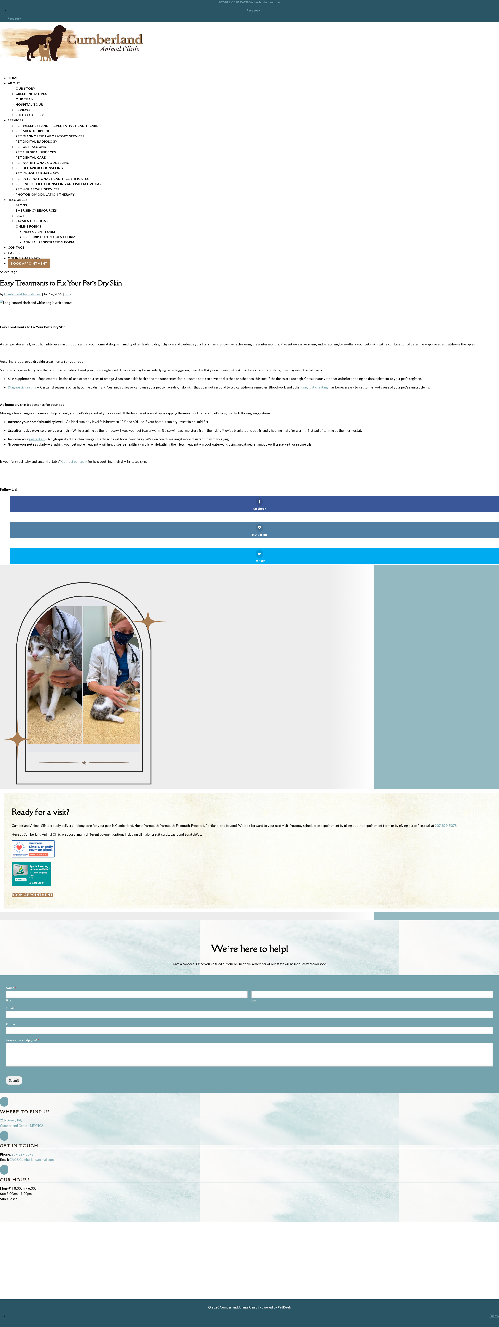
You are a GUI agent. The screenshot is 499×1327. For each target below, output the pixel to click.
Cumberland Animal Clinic (22, 294)
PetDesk (284, 1307)
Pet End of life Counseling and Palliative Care (60, 184)
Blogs (21, 205)
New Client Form (39, 231)
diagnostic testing (314, 387)
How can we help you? (23, 1040)
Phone (10, 1024)
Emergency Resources (36, 210)
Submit (14, 1080)
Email (11, 1008)
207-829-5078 (229, 2)
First (8, 1000)
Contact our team (74, 461)
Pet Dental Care (31, 157)
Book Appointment (29, 263)
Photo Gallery (30, 115)
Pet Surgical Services (36, 152)
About (14, 83)
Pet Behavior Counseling (39, 168)
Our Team (25, 99)
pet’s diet (37, 439)
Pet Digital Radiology (36, 141)
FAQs (20, 215)
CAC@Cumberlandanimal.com (31, 1159)
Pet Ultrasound (31, 146)
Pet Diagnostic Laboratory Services (50, 136)
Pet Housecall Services (38, 189)
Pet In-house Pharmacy (37, 173)
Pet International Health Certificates (52, 178)
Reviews (23, 109)
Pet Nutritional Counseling (42, 162)
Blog (68, 294)
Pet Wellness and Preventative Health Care (57, 125)
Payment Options (32, 221)
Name (11, 988)
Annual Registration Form (48, 242)
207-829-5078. (446, 826)
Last (253, 1000)
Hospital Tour (29, 104)
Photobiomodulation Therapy (45, 194)
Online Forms (28, 226)
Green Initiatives (31, 93)
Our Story (25, 88)
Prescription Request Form (49, 237)
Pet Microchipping (33, 131)
